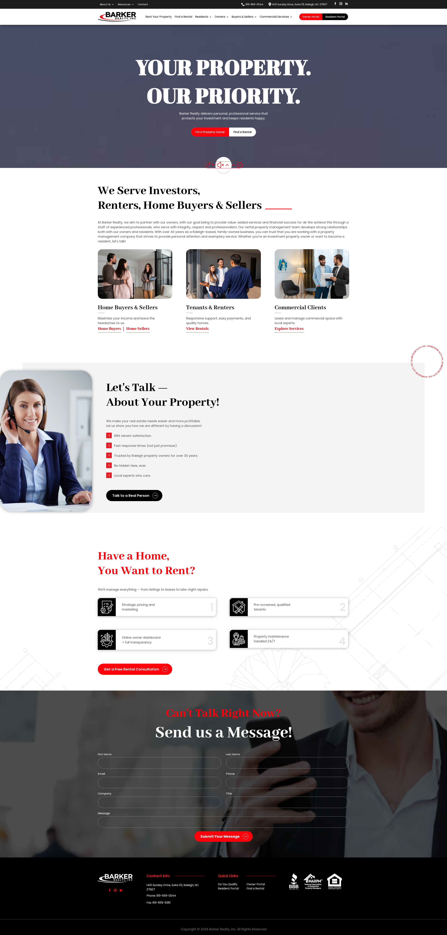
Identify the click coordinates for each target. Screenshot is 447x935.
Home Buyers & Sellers (128, 307)
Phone (230, 774)
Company (104, 794)
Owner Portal (310, 17)
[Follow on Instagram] (341, 3)
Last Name (233, 754)
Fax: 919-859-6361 (158, 903)
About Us (105, 4)
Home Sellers (137, 328)
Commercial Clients (300, 307)
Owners (220, 17)
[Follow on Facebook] (335, 3)
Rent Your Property (158, 17)
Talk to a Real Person (130, 495)
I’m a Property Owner (210, 132)
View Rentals (197, 328)
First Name (105, 754)
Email (101, 774)
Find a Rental (183, 17)
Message (104, 813)
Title (229, 794)
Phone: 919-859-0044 (161, 896)
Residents (201, 17)
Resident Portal (335, 17)
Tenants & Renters (210, 307)
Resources (124, 4)
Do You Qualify (227, 884)
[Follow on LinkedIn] (346, 3)
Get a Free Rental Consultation (131, 669)
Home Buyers (109, 328)
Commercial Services (274, 17)
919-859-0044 (254, 4)
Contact (143, 4)
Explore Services (289, 328)
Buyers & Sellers (242, 17)
